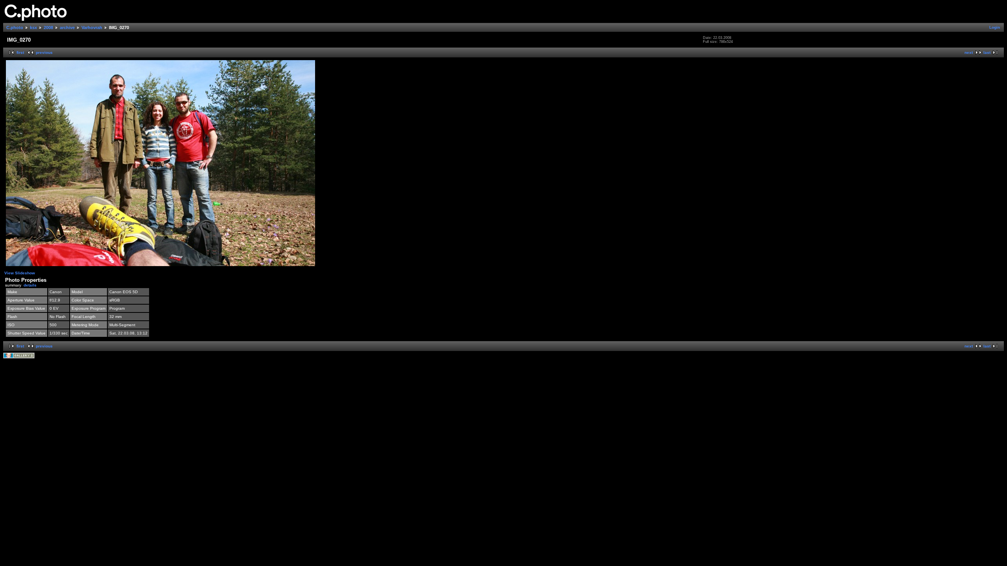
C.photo (14, 27)
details (30, 285)
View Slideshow (19, 273)
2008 (48, 27)
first (20, 52)
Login (994, 27)
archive (67, 27)
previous (44, 52)
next (969, 52)
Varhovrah (91, 27)
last (986, 52)
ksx (33, 27)
